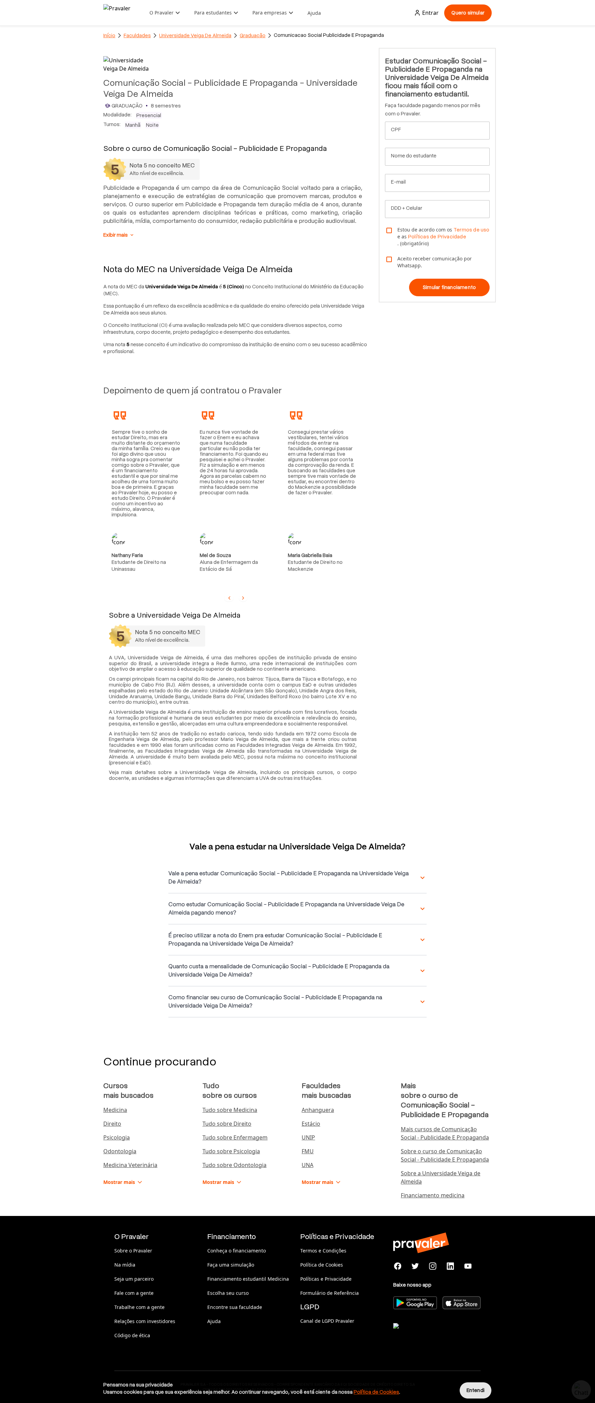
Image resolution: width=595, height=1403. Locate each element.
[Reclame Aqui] (427, 1334)
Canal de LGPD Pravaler (327, 1321)
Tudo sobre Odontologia (234, 1165)
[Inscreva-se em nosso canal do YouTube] (467, 1266)
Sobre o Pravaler (133, 1250)
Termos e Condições (323, 1250)
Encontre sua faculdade (234, 1307)
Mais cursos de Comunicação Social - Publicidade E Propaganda (445, 1133)
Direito (112, 1123)
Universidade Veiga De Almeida (195, 35)
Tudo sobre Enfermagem (235, 1137)
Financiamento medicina (432, 1195)
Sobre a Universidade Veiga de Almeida (440, 1177)
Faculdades (137, 35)
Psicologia (116, 1137)
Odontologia (119, 1151)
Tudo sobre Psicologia (231, 1151)
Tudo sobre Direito (226, 1123)
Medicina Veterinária (130, 1165)
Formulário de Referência (329, 1293)
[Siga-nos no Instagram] (433, 1266)
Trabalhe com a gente (139, 1307)
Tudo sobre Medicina (229, 1110)
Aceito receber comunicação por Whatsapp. (434, 262)
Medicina (115, 1110)
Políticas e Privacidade (326, 1279)
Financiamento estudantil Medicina (248, 1279)
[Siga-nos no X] (415, 1266)
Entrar (430, 13)
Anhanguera (318, 1110)
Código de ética (132, 1335)
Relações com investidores (144, 1321)
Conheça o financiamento (236, 1250)
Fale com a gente (134, 1293)
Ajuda (314, 13)
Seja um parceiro (134, 1279)
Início (109, 35)
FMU (308, 1151)
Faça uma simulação (230, 1264)
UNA (307, 1165)
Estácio (311, 1123)
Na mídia (124, 1264)
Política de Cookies (321, 1264)
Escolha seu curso (228, 1293)
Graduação (252, 35)
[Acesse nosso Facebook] (398, 1266)
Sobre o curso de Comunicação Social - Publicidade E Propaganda (445, 1155)
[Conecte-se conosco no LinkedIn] (450, 1266)
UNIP (308, 1137)
